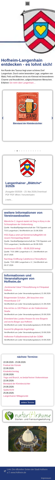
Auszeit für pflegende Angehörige (19, 329)
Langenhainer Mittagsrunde (15, 396)
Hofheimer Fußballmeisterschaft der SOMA (23, 337)
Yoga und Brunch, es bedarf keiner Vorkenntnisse (25, 377)
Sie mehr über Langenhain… (22, 83)
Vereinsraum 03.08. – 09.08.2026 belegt (22, 248)
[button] (2, 118)
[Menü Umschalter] (27, 3)
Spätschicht (8, 390)
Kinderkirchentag (11, 371)
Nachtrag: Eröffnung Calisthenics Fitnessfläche (25, 259)
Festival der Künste (12, 365)
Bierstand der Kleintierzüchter (16, 384)
